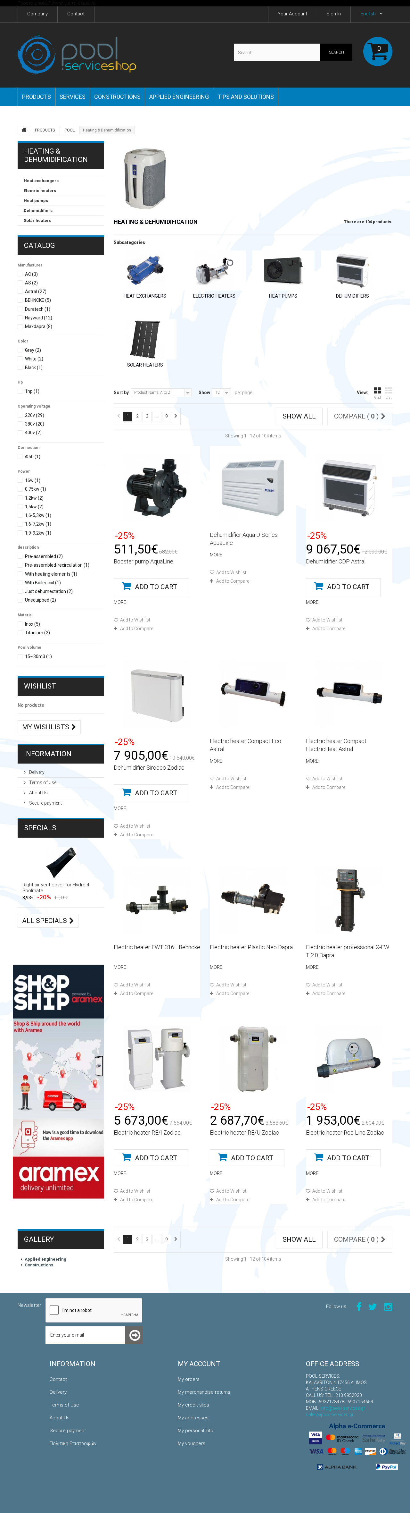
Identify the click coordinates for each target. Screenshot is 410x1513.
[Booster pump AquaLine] (157, 487)
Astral (35, 291)
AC (31, 274)
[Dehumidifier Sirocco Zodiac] (157, 694)
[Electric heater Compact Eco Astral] (253, 694)
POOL (70, 130)
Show (204, 392)
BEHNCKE (38, 300)
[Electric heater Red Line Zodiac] (349, 1059)
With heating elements (51, 574)
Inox (32, 624)
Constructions (117, 96)
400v (33, 432)
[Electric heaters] (214, 270)
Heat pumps (36, 200)
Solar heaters (37, 220)
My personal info (195, 1430)
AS (31, 282)
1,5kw (34, 506)
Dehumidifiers (38, 210)
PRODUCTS (36, 96)
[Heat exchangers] (145, 270)
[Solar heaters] (145, 339)
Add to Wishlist (134, 619)
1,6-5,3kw (38, 515)
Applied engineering (179, 96)
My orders (189, 1379)
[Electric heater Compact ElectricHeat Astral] (349, 694)
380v (34, 424)
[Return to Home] (24, 130)
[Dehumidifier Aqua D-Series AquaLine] (253, 487)
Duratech (37, 309)
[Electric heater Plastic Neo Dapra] (253, 900)
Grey (33, 350)
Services (73, 96)
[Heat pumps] (283, 270)
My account (199, 1364)
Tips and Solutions (245, 96)
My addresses (193, 1418)
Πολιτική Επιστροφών (73, 1443)
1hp (32, 391)
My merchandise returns (204, 1392)
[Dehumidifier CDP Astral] (349, 487)
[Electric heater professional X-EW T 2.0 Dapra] (349, 900)
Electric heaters (40, 190)
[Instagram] (388, 1306)
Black (34, 367)
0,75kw (35, 489)
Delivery (36, 772)
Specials (40, 828)
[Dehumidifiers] (352, 270)
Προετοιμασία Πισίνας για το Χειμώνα (56, 3)
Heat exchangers (41, 180)
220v (34, 415)
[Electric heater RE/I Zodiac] (157, 1059)
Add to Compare (136, 628)
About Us (38, 792)
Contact (58, 1379)
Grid (377, 397)
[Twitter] (372, 1306)
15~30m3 (38, 656)
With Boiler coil (43, 582)
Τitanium (37, 632)
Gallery (39, 1239)
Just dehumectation (49, 591)
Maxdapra (38, 326)
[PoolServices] (77, 55)
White (34, 358)
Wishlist (40, 686)
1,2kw (34, 498)
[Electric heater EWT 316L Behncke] (157, 900)
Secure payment (45, 803)
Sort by (121, 392)
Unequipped (40, 600)
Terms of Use (42, 782)
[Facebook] (359, 1306)
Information (47, 754)
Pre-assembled (44, 556)
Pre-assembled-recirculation (57, 565)
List (389, 397)
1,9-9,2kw (38, 533)
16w (32, 480)
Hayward (38, 317)
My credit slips (193, 1405)
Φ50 (32, 456)
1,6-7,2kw (38, 524)
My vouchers (191, 1443)
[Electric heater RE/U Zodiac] (253, 1059)
